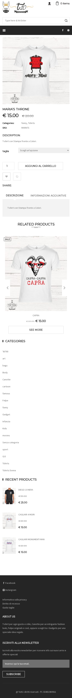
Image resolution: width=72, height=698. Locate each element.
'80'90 (5, 351)
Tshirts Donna (9, 470)
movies (6, 435)
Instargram (10, 589)
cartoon (6, 386)
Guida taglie (8, 607)
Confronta (17, 176)
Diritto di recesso (11, 603)
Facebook (10, 582)
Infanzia (6, 421)
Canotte (7, 379)
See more (36, 329)
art (4, 358)
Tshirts (31, 123)
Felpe (5, 400)
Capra (36, 315)
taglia (6, 151)
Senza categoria (11, 442)
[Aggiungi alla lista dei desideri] (7, 176)
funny (24, 123)
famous (6, 393)
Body (5, 372)
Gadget (6, 414)
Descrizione (15, 195)
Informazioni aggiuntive (48, 195)
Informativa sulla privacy (15, 599)
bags (5, 365)
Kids (5, 428)
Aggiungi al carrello (40, 166)
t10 (4, 456)
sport (5, 449)
